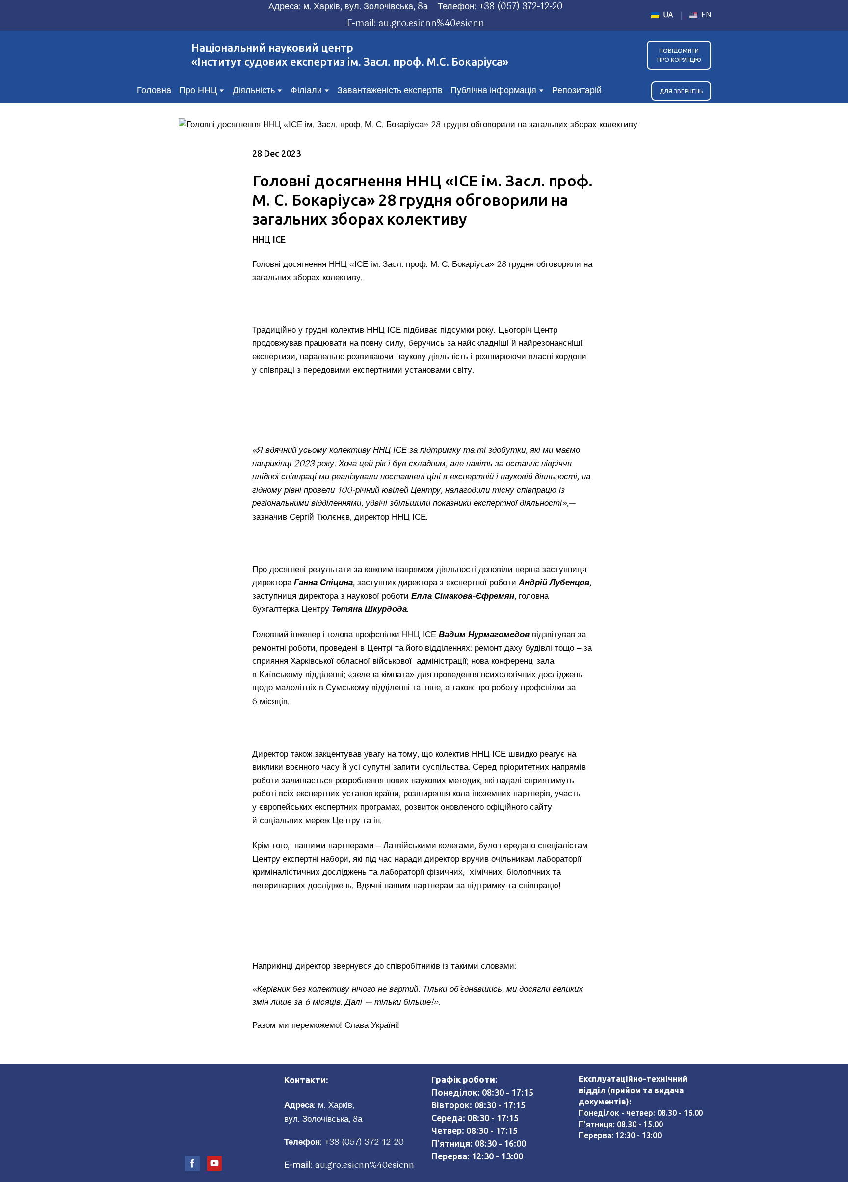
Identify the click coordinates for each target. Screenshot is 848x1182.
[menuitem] (662, 15)
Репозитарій (577, 90)
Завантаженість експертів (390, 90)
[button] (679, 55)
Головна (154, 90)
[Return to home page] (159, 55)
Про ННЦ (198, 90)
